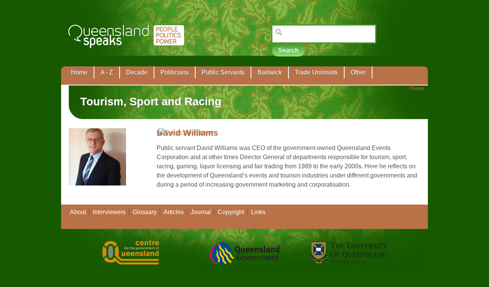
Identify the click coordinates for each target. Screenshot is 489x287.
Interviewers (109, 212)
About (78, 212)
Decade (136, 72)
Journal (201, 212)
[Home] (128, 53)
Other (358, 72)
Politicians (174, 72)
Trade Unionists (316, 72)
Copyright (231, 212)
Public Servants (223, 72)
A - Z (106, 72)
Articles (174, 212)
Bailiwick (269, 72)
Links (258, 212)
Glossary (145, 212)
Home (79, 72)
